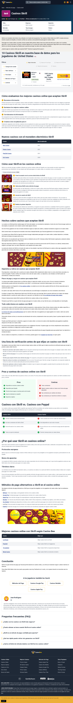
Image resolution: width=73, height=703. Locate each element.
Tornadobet (6, 548)
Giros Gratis (4, 669)
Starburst (60, 664)
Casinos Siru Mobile (44, 664)
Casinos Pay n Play (43, 672)
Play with (62, 76)
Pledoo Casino (7, 149)
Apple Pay (5, 497)
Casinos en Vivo (5, 667)
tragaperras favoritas (47, 334)
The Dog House (62, 669)
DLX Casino (6, 157)
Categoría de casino (10, 66)
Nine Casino (6, 145)
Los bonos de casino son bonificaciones (12, 312)
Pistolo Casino (23, 662)
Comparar (34, 81)
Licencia (7, 82)
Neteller (5, 499)
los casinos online (25, 286)
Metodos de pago (10, 7)
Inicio (3, 7)
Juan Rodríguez (12, 19)
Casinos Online (4, 662)
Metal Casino (6, 552)
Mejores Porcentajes (46, 62)
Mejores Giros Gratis (61, 62)
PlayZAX (5, 544)
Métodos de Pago (10, 78)
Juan (69, 85)
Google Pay (6, 495)
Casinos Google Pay (36, 583)
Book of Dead (61, 662)
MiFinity (5, 493)
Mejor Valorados (32, 62)
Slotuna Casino (23, 672)
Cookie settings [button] (66, 698)
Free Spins (8, 74)
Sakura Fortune (61, 667)
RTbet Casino (23, 669)
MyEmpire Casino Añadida (63, 79)
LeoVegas (5, 540)
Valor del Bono (9, 70)
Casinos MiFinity (43, 669)
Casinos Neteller (55, 583)
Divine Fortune (61, 672)
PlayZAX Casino (7, 153)
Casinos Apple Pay (37, 589)
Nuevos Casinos (5, 664)
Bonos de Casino (5, 672)
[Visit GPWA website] (43, 679)
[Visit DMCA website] (51, 679)
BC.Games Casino (24, 664)
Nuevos (54, 66)
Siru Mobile (6, 502)
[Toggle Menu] (70, 2)
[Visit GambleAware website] (30, 679)
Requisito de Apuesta (42, 66)
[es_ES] (67, 2)
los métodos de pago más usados (53, 295)
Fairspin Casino (23, 667)
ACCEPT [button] (3, 701)
